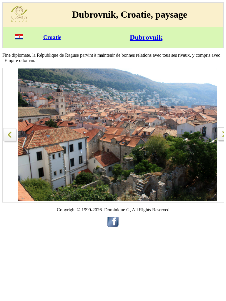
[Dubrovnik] (10, 133)
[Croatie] (19, 37)
